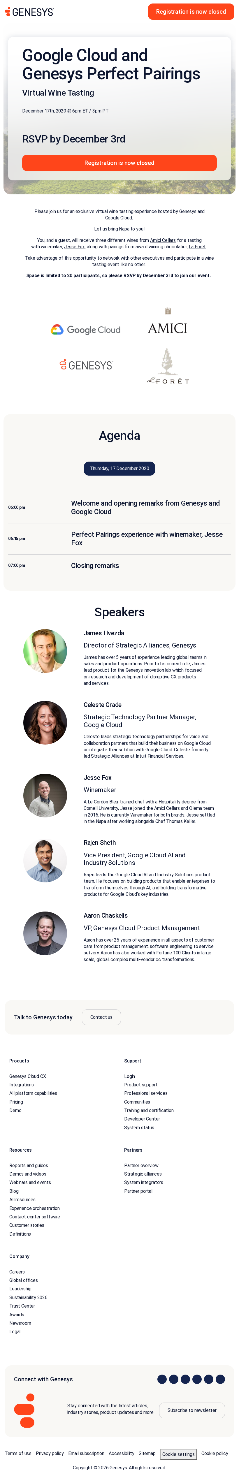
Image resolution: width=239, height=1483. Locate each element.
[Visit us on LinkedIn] (162, 1379)
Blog (13, 1191)
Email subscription (86, 1453)
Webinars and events (30, 1182)
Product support (141, 1085)
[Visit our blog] (220, 1379)
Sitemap (147, 1453)
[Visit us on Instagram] (173, 1379)
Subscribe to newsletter (192, 1410)
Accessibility (121, 1453)
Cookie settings (178, 1454)
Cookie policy (214, 1453)
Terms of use (18, 1453)
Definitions (20, 1234)
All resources (22, 1199)
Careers (17, 1272)
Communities (137, 1102)
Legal (14, 1331)
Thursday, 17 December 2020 (119, 468)
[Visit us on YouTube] (208, 1379)
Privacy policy (50, 1453)
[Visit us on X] (185, 1379)
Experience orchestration (34, 1208)
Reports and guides (28, 1165)
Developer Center (142, 1119)
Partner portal (138, 1191)
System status (139, 1127)
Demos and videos (27, 1174)
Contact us (101, 1017)
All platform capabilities (33, 1093)
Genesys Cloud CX (27, 1076)
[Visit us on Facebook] (197, 1379)
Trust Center (22, 1306)
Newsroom (20, 1323)
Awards (16, 1314)
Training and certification (149, 1110)
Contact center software (34, 1217)
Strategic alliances (143, 1174)
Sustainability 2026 (28, 1297)
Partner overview (141, 1165)
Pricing (16, 1102)
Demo (15, 1110)
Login (129, 1076)
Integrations (21, 1085)
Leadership (20, 1289)
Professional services (146, 1093)
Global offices (23, 1280)
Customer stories (26, 1225)
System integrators (143, 1182)
